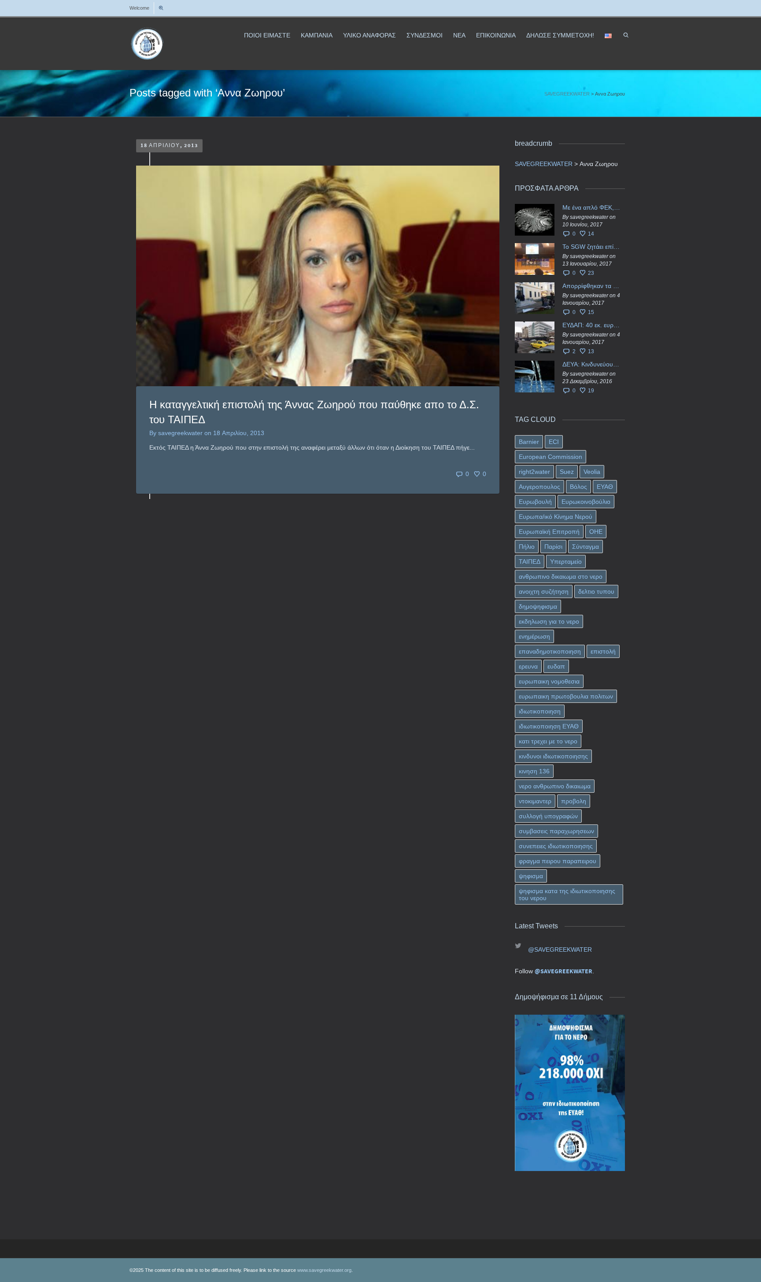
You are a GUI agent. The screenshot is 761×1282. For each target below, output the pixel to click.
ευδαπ (556, 666)
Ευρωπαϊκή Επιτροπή (549, 531)
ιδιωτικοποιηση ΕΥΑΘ (549, 726)
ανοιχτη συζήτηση (544, 591)
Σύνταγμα (585, 546)
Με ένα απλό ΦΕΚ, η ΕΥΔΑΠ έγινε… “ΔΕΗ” (591, 207)
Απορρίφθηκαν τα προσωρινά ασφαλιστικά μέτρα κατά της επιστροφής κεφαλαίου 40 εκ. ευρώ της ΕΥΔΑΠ (591, 285)
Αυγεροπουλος (539, 486)
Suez (567, 471)
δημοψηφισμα (538, 606)
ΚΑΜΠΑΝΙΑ (316, 35)
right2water (534, 471)
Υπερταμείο (566, 561)
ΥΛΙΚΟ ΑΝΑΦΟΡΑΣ (369, 35)
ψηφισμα (531, 875)
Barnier (529, 441)
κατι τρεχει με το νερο (548, 741)
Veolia (592, 471)
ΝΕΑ (459, 35)
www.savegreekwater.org (324, 1270)
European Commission (550, 456)
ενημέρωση (534, 636)
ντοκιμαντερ (535, 801)
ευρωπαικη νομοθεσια (549, 681)
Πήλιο (527, 546)
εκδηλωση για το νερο (549, 621)
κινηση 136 (534, 771)
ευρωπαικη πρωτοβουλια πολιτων (566, 696)
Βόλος (578, 486)
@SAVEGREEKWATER (560, 949)
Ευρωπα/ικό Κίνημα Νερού (555, 516)
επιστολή (603, 651)
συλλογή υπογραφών (548, 816)
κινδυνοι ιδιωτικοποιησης (553, 756)
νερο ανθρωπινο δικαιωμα (555, 786)
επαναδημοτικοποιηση (550, 651)
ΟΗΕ (595, 531)
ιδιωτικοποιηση (540, 711)
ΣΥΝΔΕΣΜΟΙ (424, 35)
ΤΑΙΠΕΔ (529, 561)
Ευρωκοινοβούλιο (586, 501)
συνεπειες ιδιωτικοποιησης (556, 846)
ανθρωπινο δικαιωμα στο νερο (560, 576)
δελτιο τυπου (596, 591)
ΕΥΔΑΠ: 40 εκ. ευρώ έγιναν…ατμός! (591, 325)
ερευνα (528, 666)
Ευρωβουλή (535, 501)
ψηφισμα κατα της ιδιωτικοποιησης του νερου (567, 894)
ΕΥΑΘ (605, 486)
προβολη (573, 801)
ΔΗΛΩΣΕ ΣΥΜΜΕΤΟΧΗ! (560, 35)
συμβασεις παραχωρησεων (556, 831)
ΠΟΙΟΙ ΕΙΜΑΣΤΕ (267, 35)
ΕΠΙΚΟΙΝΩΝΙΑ (496, 35)
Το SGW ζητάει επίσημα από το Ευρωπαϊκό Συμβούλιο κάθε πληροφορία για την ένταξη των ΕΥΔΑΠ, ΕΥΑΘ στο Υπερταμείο (591, 246)
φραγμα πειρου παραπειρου (557, 861)
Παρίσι (553, 546)
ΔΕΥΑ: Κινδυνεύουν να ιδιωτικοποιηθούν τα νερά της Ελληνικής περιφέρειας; (591, 364)
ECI (554, 441)
